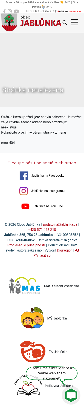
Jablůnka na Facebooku (47, 175)
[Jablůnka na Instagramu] (10, 11)
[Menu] (74, 22)
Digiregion (64, 250)
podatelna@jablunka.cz (60, 224)
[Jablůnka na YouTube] (16, 11)
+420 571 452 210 (42, 230)
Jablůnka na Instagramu (47, 191)
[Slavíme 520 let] (68, 11)
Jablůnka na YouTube (47, 206)
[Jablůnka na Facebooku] (4, 11)
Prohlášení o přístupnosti (26, 245)
